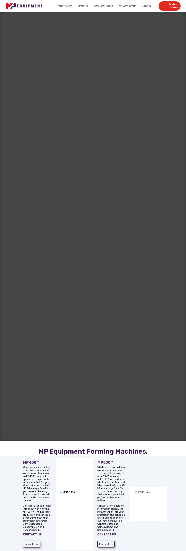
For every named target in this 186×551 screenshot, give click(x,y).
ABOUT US (147, 6)
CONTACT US (32, 534)
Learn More (32, 544)
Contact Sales (173, 6)
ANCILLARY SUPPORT (127, 6)
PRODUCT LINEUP (65, 6)
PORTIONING (83, 6)
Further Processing (103, 6)
